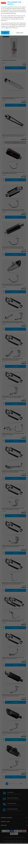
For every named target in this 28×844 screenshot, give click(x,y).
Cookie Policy (4, 20)
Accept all (4, 32)
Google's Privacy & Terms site (11, 27)
